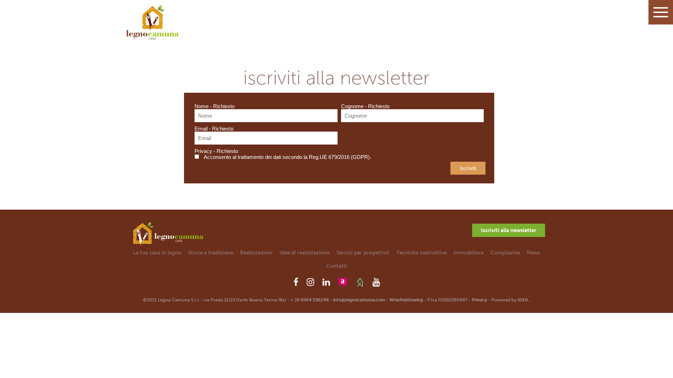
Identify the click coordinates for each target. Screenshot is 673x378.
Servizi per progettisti (362, 253)
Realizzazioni (256, 253)
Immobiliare (468, 253)
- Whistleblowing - (406, 299)
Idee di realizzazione (304, 253)
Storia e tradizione (210, 253)
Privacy (479, 299)
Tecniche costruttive (421, 253)
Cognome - (365, 106)
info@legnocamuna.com (359, 299)
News (533, 253)
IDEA (523, 299)
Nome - (214, 106)
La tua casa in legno (157, 253)
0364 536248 (315, 299)
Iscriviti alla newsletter (508, 230)
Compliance (505, 253)
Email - (214, 129)
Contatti (336, 266)
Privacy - (216, 151)
